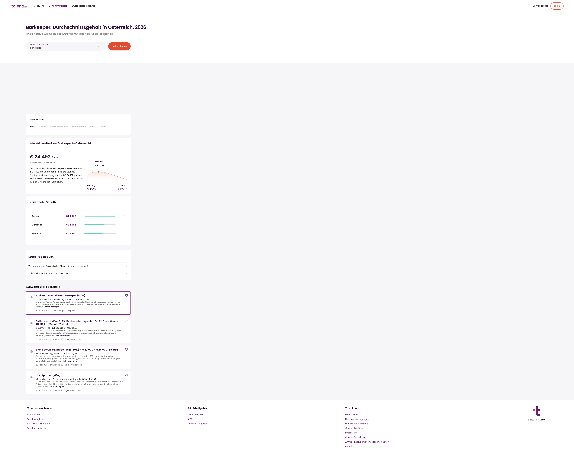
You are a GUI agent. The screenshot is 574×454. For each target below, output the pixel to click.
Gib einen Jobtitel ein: (39, 44)
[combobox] (63, 47)
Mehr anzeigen (52, 307)
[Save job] (126, 295)
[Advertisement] (78, 87)
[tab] (32, 128)
